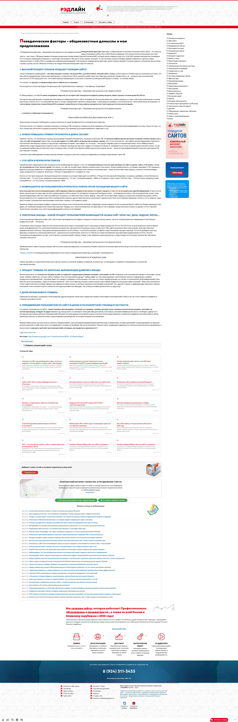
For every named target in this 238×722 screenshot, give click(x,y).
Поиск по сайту (68, 693)
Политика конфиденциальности (103, 698)
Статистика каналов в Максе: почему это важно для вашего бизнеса (54, 511)
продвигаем (96, 612)
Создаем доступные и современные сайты (90, 27)
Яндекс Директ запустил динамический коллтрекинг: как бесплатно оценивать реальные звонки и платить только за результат (77, 558)
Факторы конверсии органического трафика (133, 403)
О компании (88, 22)
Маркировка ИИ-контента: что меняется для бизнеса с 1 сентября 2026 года (57, 528)
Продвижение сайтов (31, 33)
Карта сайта (67, 696)
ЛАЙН (72, 9)
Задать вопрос (68, 691)
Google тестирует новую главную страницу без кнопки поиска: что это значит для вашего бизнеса (65, 537)
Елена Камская (29, 332)
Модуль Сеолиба (26, 253)
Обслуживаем (120, 27)
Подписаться (30, 472)
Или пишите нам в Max (115, 678)
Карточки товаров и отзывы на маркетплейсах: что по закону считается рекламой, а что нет (63, 579)
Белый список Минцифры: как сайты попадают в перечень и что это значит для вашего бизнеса (64, 531)
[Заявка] (8, 720)
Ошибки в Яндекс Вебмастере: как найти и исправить (88, 444)
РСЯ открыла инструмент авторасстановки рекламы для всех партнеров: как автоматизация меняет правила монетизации (75, 594)
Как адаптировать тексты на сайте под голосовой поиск (89, 382)
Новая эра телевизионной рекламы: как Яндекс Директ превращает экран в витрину (60, 520)
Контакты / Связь (105, 22)
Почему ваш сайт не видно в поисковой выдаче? (134, 382)
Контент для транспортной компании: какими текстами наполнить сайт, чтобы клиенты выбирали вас (67, 540)
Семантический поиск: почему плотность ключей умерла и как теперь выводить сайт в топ (63, 546)
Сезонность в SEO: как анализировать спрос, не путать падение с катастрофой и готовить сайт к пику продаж (70, 543)
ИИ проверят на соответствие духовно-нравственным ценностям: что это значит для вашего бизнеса (66, 526)
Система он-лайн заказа (71, 686)
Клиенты (96, 693)
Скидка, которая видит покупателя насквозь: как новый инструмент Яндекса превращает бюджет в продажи (70, 517)
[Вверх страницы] (235, 720)
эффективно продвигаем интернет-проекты (139, 27)
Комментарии (28, 341)
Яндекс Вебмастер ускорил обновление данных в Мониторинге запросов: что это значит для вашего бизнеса (70, 567)
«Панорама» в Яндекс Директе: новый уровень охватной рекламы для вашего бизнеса (61, 576)
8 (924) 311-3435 (119, 671)
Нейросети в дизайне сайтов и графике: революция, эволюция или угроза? (57, 591)
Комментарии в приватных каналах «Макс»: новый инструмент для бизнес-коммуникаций (63, 582)
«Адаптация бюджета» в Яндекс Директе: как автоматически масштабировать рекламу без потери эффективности (72, 570)
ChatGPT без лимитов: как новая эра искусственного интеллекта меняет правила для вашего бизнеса (66, 549)
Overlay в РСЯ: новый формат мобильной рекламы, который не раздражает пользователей (63, 573)
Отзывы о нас (97, 696)
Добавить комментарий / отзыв (38, 345)
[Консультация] (12, 720)
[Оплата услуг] (22, 720)
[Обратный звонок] (3, 720)
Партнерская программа (101, 688)
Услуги (76, 22)
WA (126, 678)
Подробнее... (108, 490)
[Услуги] (17, 720)
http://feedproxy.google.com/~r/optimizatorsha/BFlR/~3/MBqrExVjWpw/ (55, 336)
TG (130, 678)
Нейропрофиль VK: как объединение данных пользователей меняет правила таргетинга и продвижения (68, 552)
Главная (66, 22)
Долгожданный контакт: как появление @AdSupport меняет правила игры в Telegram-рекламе (64, 514)
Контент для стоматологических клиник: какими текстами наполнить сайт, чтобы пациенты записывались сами (71, 597)
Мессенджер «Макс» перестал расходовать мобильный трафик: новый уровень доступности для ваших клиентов (71, 555)
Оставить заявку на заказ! (113, 500)
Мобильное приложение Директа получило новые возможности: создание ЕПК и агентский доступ (66, 534)
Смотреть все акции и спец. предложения (76, 500)
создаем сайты (81, 608)
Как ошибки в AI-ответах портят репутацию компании (49, 585)
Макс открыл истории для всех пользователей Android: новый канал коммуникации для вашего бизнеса (68, 561)
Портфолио (67, 688)
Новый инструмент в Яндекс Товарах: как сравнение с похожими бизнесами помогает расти (63, 564)
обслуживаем (75, 612)
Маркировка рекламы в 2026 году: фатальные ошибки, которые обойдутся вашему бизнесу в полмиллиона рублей (72, 588)
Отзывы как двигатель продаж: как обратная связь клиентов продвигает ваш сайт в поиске (63, 523)
